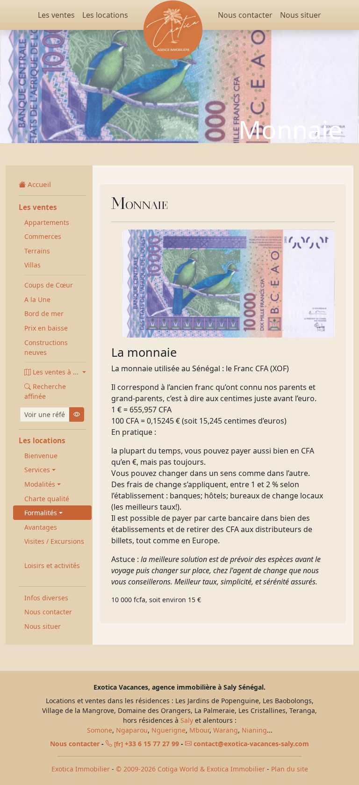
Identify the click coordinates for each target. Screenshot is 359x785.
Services (37, 469)
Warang (225, 730)
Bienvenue (40, 455)
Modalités (39, 484)
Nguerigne (168, 730)
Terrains (37, 250)
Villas (32, 264)
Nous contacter (245, 15)
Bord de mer (44, 313)
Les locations (105, 15)
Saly (186, 720)
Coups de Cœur (48, 285)
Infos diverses (46, 597)
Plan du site (289, 768)
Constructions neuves (46, 347)
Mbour (199, 730)
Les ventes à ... (56, 371)
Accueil (39, 184)
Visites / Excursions (54, 541)
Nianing (254, 730)
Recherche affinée (45, 391)
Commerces (42, 236)
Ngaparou (132, 730)
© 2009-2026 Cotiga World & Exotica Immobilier (190, 768)
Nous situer (300, 15)
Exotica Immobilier (80, 768)
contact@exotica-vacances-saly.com (251, 743)
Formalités (40, 512)
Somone (99, 730)
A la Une (37, 299)
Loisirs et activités (52, 565)
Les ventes (56, 15)
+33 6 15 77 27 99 (146, 743)
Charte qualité (46, 498)
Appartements (46, 222)
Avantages (40, 527)
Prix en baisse (46, 328)
